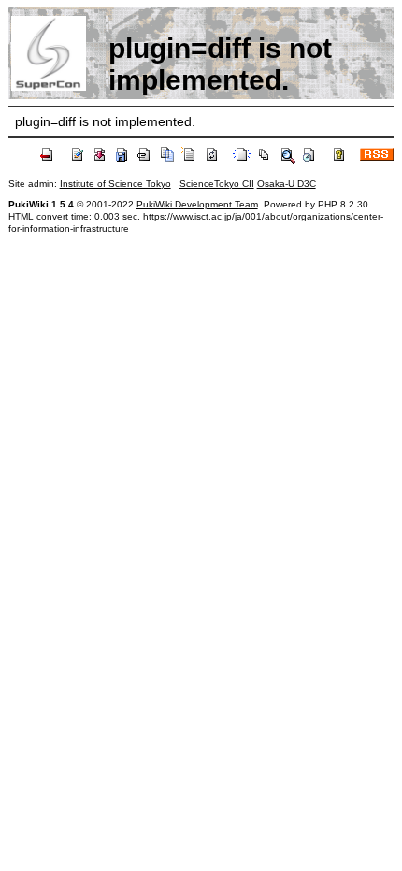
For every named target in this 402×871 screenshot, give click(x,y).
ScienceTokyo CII (216, 183)
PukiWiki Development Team (197, 204)
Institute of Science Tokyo (115, 183)
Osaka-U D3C (286, 183)
